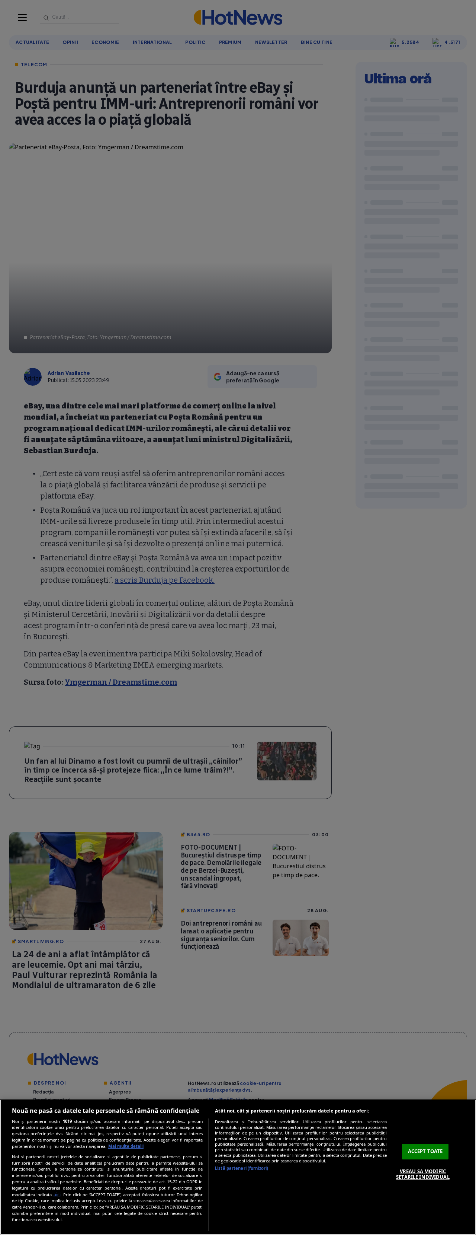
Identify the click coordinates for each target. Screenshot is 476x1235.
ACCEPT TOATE (425, 1151)
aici (57, 1194)
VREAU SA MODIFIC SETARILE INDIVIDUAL (422, 1174)
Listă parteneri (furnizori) (241, 1168)
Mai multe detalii (126, 1146)
